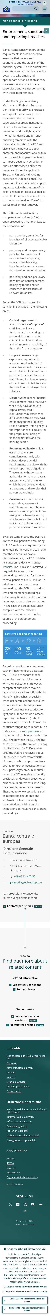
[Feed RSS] (25, 1211)
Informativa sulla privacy (20, 1117)
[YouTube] (33, 1204)
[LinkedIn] (18, 1204)
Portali (10, 1159)
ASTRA (10, 1163)
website (7, 567)
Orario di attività (16, 1082)
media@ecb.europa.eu (28, 882)
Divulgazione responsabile (21, 1140)
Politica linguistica (17, 1126)
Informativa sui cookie (19, 1121)
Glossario (12, 1063)
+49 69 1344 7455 (24, 876)
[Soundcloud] (40, 1204)
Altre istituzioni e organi (20, 1068)
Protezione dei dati (17, 1131)
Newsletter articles (22, 1025)
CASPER (11, 1168)
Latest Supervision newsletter (26, 1018)
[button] (45, 3)
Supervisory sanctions (27, 985)
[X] (10, 1204)
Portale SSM (13, 1173)
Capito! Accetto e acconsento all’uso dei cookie (27, 1300)
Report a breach (27, 989)
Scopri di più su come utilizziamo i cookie (26, 1292)
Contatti (11, 1073)
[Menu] (44, 9)
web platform (30, 731)
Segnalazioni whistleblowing (22, 1177)
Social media (14, 1091)
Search (35, 8)
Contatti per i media (20, 906)
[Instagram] (25, 1204)
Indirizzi (11, 1077)
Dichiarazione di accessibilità (23, 1135)
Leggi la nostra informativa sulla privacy (27, 1287)
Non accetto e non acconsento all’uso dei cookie (27, 1309)
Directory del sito (16, 1184)
